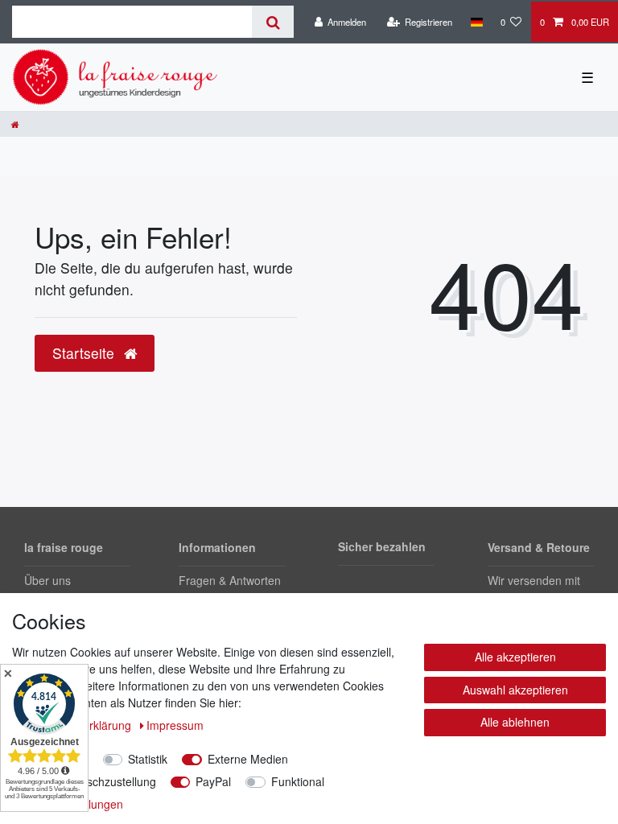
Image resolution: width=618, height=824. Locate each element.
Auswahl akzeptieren (515, 690)
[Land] (476, 22)
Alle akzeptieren (515, 657)
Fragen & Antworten (230, 580)
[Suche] (272, 22)
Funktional (297, 781)
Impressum (175, 725)
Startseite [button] (85, 353)
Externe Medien (248, 759)
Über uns (47, 580)
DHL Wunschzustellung (97, 781)
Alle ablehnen (515, 722)
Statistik (147, 759)
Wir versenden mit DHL (534, 588)
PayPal (213, 781)
